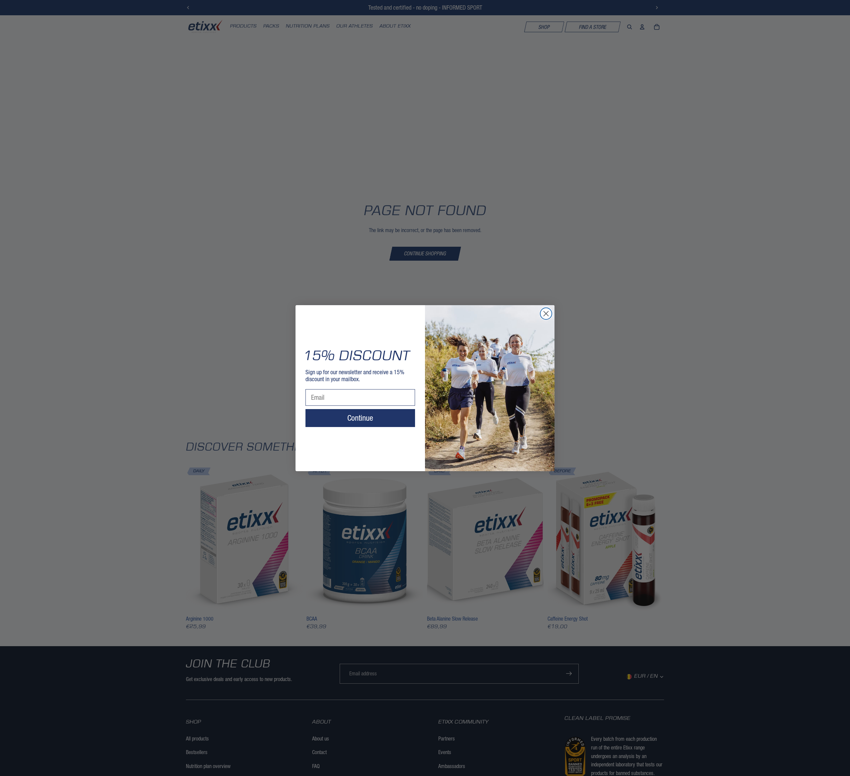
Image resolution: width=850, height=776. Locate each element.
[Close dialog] (546, 313)
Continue (360, 417)
